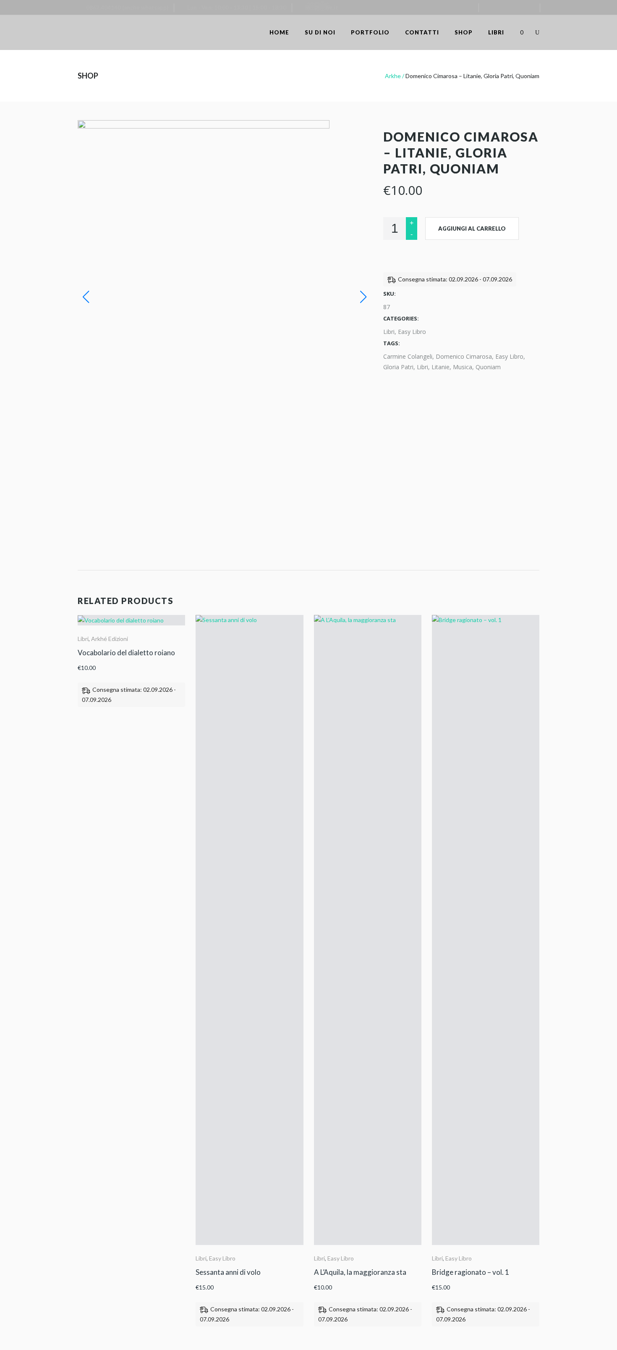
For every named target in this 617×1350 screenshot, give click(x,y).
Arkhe (393, 75)
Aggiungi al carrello (472, 228)
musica (462, 367)
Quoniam (488, 367)
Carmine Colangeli (407, 356)
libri (422, 367)
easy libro (509, 356)
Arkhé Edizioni (109, 638)
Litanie (440, 367)
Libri (389, 332)
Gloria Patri (398, 367)
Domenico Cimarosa (464, 356)
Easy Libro (412, 332)
